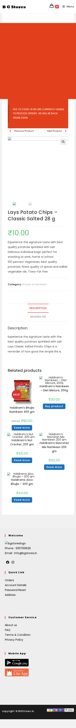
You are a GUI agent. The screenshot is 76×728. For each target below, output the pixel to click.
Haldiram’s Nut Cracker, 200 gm (22, 442)
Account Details (16, 585)
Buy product (54, 406)
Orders (9, 580)
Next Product (54, 131)
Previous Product (24, 131)
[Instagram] (12, 562)
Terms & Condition (18, 635)
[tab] (38, 308)
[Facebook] (7, 562)
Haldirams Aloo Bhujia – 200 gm (22, 482)
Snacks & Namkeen (34, 284)
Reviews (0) (38, 316)
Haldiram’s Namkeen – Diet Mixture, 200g (54, 388)
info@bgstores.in (25, 553)
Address (10, 595)
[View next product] (65, 131)
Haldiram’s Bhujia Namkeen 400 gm (21, 410)
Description (38, 308)
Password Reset (15, 590)
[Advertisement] (38, 61)
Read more (22, 427)
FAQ (7, 630)
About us (11, 625)
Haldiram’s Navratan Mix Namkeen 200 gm (54, 447)
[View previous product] (10, 131)
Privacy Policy (14, 640)
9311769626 (23, 548)
